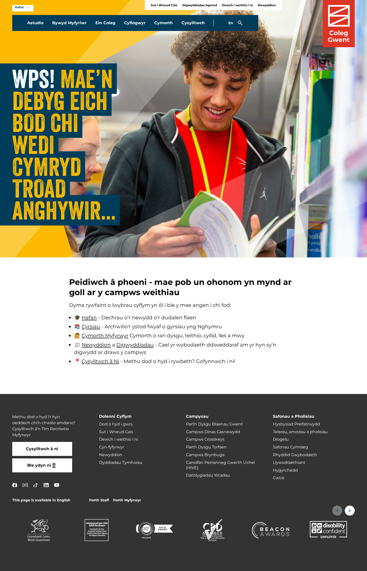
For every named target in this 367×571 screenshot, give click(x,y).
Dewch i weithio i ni (237, 5)
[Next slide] (350, 511)
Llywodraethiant (289, 462)
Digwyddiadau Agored (199, 5)
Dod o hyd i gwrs (116, 424)
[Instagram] (25, 485)
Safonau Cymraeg (290, 447)
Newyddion (267, 5)
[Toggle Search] (240, 23)
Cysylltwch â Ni (100, 362)
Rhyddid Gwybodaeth (295, 455)
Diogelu (281, 439)
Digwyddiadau (135, 345)
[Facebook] (14, 485)
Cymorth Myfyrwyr (105, 336)
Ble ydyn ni (39, 465)
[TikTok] (35, 485)
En (230, 23)
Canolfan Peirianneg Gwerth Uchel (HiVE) (220, 465)
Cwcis (278, 478)
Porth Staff (99, 500)
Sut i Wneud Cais (164, 5)
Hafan (19, 7)
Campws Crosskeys (205, 439)
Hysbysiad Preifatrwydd (296, 424)
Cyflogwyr (135, 23)
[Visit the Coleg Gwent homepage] (339, 23)
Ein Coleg (105, 23)
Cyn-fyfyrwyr (111, 447)
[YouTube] (56, 485)
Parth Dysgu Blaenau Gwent (214, 424)
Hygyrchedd (285, 470)
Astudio (35, 23)
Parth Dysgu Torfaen (206, 447)
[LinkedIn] (46, 485)
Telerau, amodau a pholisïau (300, 432)
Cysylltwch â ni (42, 449)
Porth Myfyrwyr (127, 500)
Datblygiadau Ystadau (208, 475)
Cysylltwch (193, 23)
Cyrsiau (91, 327)
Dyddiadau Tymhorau (120, 462)
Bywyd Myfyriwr (69, 23)
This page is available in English (41, 500)
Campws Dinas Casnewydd (213, 432)
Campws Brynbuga (205, 455)
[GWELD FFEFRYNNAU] (333, 564)
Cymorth (163, 23)
